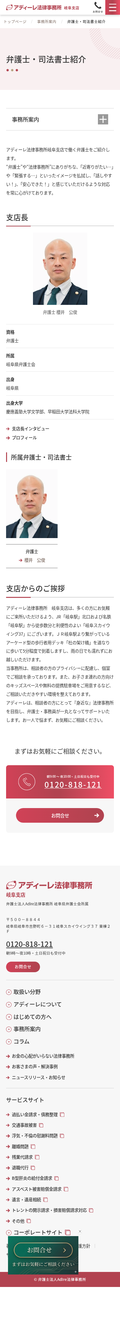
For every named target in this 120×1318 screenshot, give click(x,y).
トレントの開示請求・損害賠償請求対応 (49, 1210)
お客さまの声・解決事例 (34, 1066)
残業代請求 (22, 1157)
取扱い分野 (27, 992)
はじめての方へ (32, 1016)
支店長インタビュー (30, 428)
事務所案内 (46, 21)
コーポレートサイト (37, 1232)
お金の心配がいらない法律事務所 (43, 1056)
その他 (18, 1221)
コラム (21, 1041)
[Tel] (98, 7)
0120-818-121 (72, 785)
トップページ (15, 21)
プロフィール (24, 437)
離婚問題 (20, 1146)
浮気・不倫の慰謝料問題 (35, 1135)
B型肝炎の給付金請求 (32, 1178)
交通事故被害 (24, 1125)
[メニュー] (112, 7)
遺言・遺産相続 (26, 1199)
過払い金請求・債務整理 (35, 1114)
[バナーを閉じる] (79, 1231)
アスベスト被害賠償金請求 (36, 1189)
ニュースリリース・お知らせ (38, 1077)
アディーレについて (37, 1004)
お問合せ (60, 815)
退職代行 (20, 1167)
